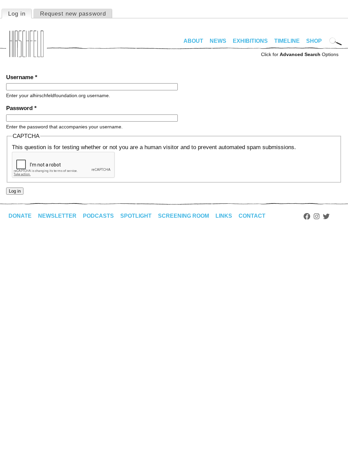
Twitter (326, 216)
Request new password (73, 14)
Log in (19, 14)
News (218, 41)
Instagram (316, 216)
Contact (252, 216)
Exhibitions (250, 41)
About (193, 41)
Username (21, 77)
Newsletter (57, 216)
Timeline (287, 41)
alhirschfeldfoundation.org (26, 44)
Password (21, 108)
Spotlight (136, 216)
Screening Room (183, 216)
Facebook (306, 216)
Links (223, 216)
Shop (314, 41)
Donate (20, 216)
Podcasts (98, 216)
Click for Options (299, 54)
